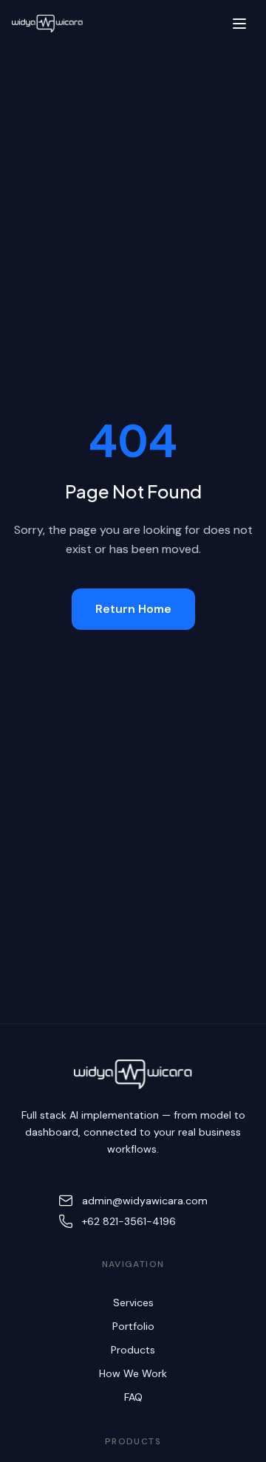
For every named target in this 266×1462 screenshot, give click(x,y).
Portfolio (133, 1326)
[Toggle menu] (239, 23)
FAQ (133, 1397)
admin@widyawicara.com (145, 1200)
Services (133, 1302)
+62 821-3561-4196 (129, 1221)
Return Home (133, 609)
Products (133, 1349)
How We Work (133, 1373)
